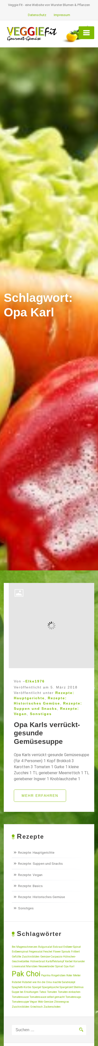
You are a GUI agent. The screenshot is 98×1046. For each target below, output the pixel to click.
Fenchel (47, 951)
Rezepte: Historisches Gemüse (41, 897)
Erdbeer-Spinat (72, 946)
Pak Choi (26, 974)
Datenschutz (37, 15)
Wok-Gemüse (45, 1001)
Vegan (33, 1001)
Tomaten (52, 992)
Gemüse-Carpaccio (51, 956)
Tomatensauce (20, 997)
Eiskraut (58, 946)
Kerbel (69, 961)
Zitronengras (61, 1001)
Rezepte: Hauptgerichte (36, 852)
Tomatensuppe (20, 1001)
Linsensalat (18, 966)
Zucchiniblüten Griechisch (27, 1006)
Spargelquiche (50, 987)
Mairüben (32, 966)
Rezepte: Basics (30, 886)
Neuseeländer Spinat (50, 966)
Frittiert (75, 951)
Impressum (62, 15)
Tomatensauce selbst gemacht (47, 997)
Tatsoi (42, 992)
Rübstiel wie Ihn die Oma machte (41, 982)
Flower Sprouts (61, 951)
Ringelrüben (58, 975)
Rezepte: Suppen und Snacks (40, 863)
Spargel (36, 987)
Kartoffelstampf (55, 961)
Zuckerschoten (52, 1006)
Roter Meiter (73, 975)
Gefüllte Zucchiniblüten (25, 956)
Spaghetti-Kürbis (21, 987)
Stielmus (79, 987)
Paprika (46, 975)
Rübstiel (16, 982)
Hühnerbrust (37, 961)
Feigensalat (35, 951)
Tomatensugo (73, 997)
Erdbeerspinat (20, 951)
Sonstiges (41, 714)
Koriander (79, 961)
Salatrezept (68, 982)
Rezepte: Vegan (30, 875)
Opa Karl (69, 966)
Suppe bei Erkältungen (25, 992)
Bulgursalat (45, 946)
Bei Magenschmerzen (24, 946)
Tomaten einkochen (69, 992)
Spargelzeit (66, 987)
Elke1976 (35, 681)
